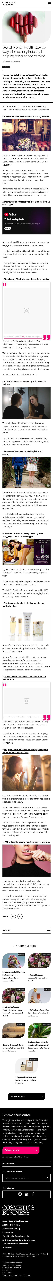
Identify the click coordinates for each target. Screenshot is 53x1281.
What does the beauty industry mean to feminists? (27, 842)
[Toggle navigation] (49, 3)
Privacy (27, 1275)
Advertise (7, 1247)
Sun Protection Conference (15, 1244)
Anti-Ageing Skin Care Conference (18, 1240)
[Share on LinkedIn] (13, 916)
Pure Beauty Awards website (16, 1236)
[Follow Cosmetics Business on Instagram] (20, 1195)
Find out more (8, 1164)
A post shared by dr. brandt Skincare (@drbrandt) (21, 717)
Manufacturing (20, 989)
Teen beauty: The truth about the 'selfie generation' (27, 279)
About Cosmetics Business (15, 1221)
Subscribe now (17, 1096)
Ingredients (21, 954)
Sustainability (6, 67)
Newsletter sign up (11, 1229)
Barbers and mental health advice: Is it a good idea (26, 116)
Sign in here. (23, 1157)
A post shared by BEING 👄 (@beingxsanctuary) (21, 337)
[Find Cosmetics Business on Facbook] (33, 1195)
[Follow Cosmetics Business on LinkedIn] (26, 1195)
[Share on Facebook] (20, 916)
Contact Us (7, 1232)
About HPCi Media (11, 1225)
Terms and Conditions (12, 1275)
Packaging (47, 989)
